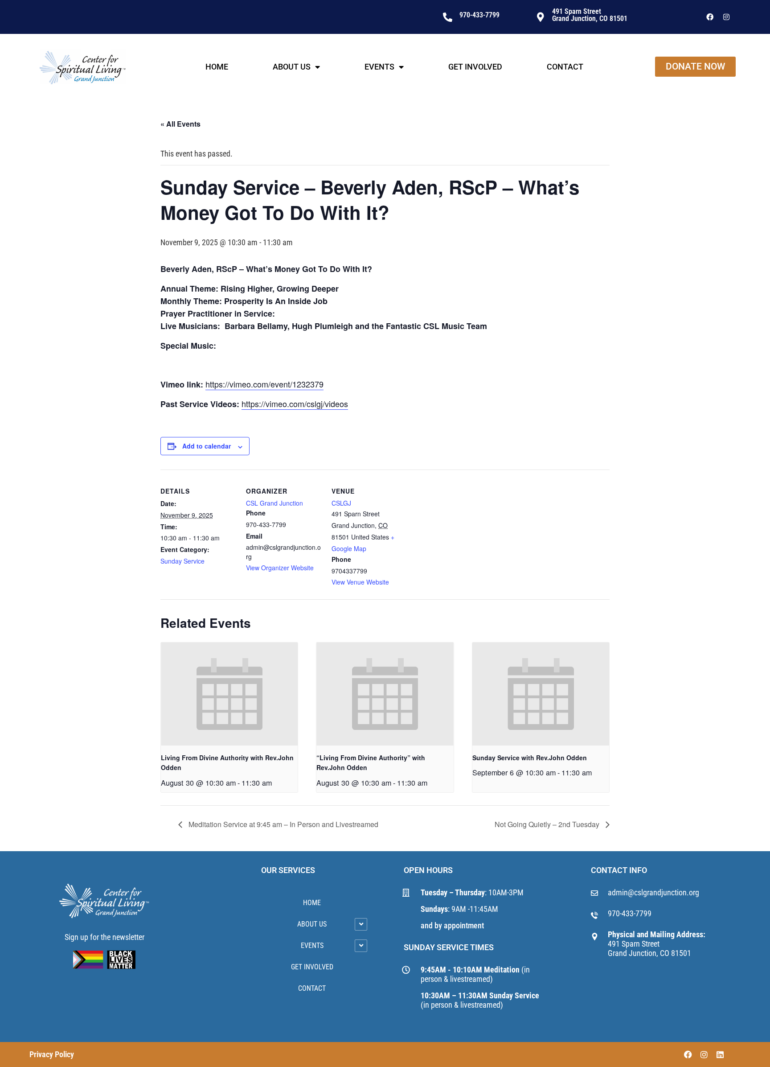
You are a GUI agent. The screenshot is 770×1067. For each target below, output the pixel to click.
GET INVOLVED (475, 66)
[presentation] (229, 694)
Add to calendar (206, 445)
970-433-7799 (629, 913)
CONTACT (565, 66)
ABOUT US (292, 66)
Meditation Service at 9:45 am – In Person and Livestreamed (282, 824)
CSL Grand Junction (274, 502)
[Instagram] (726, 17)
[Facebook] (710, 17)
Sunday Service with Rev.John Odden (529, 757)
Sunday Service (182, 560)
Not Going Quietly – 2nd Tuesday (548, 824)
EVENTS (379, 66)
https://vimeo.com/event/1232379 (264, 384)
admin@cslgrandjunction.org (653, 892)
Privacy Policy (51, 1054)
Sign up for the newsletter (104, 937)
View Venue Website (360, 581)
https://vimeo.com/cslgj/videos (295, 403)
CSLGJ (341, 502)
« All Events (180, 124)
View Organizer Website (280, 567)
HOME (216, 66)
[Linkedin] (720, 1054)
